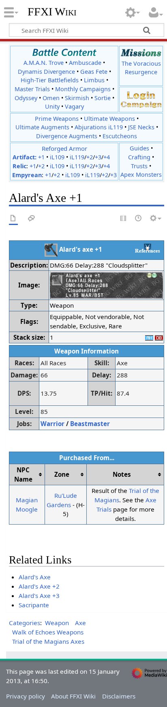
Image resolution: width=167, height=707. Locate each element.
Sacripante (34, 605)
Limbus (94, 80)
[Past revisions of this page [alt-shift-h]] (138, 218)
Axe (80, 623)
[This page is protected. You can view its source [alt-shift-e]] (123, 218)
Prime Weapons (57, 118)
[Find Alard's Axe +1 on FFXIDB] (159, 337)
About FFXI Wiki (73, 696)
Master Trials (32, 89)
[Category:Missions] (141, 52)
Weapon (57, 623)
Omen (51, 98)
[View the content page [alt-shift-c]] (13, 218)
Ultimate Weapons (109, 118)
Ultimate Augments (42, 127)
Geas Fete (93, 71)
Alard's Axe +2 (39, 586)
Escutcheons (120, 136)
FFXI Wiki (52, 11)
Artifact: (24, 157)
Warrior (52, 424)
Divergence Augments (66, 136)
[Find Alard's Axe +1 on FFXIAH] (149, 337)
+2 (89, 157)
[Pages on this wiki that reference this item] (147, 248)
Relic (19, 166)
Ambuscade (85, 62)
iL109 (57, 157)
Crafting (139, 157)
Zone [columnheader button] (61, 474)
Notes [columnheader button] (122, 474)
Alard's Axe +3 (39, 595)
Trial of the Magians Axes (48, 641)
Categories (24, 623)
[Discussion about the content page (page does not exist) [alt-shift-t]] (31, 218)
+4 (106, 157)
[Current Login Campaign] (141, 95)
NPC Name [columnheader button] (23, 474)
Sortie (102, 98)
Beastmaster (90, 424)
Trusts (139, 166)
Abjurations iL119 (99, 127)
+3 (98, 157)
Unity (52, 106)
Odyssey (26, 98)
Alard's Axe (35, 577)
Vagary (74, 106)
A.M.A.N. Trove (44, 62)
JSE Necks (141, 127)
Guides (139, 148)
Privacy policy (25, 696)
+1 (41, 157)
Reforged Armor (64, 148)
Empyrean (27, 175)
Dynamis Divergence (46, 71)
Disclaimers (118, 696)
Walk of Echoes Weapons (48, 632)
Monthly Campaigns (83, 89)
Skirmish (77, 98)
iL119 (77, 157)
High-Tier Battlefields (50, 80)
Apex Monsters (141, 174)
